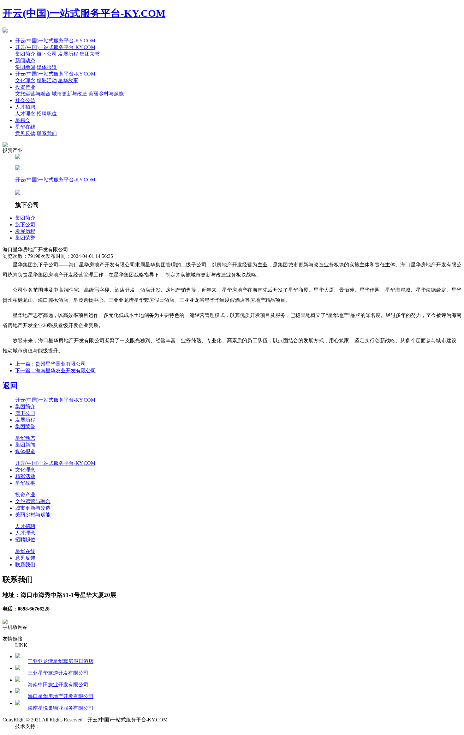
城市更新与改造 (69, 93)
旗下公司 (47, 54)
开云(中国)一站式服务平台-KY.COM (84, 13)
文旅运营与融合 (33, 93)
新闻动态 (25, 60)
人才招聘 (25, 107)
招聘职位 (47, 113)
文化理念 (25, 80)
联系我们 (47, 133)
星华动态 (25, 438)
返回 (10, 385)
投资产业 (25, 87)
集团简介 (25, 54)
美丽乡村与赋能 (106, 93)
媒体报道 (47, 67)
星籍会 (22, 120)
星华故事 (68, 80)
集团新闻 (25, 67)
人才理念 (25, 113)
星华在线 (25, 127)
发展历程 (68, 54)
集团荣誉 (90, 54)
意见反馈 (25, 133)
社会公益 (25, 100)
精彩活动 (47, 80)
